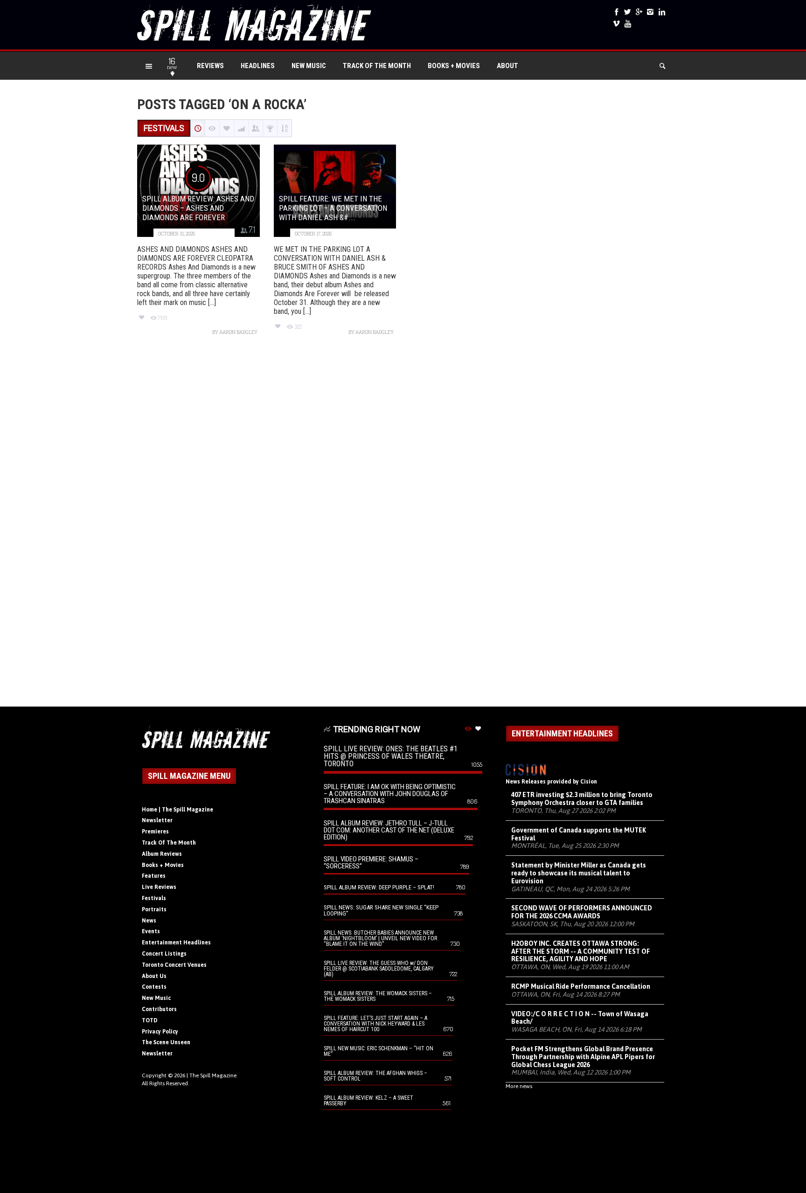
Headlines (258, 66)
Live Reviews (159, 887)
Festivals (154, 898)
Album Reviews (162, 854)
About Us (154, 976)
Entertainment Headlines (176, 942)
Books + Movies (454, 66)
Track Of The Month (377, 66)
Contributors (159, 1009)
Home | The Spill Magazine (177, 809)
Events (151, 931)
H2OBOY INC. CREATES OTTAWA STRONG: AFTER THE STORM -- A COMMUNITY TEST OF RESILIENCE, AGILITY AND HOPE (580, 951)
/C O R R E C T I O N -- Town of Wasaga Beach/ (579, 1018)
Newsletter (157, 820)
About (507, 66)
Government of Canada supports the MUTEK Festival (578, 834)
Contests (154, 987)
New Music (309, 66)
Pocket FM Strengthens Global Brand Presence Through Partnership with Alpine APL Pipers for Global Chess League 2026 (583, 1056)
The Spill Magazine (212, 1075)
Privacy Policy (160, 1031)
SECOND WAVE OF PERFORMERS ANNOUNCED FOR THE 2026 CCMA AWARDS (581, 912)
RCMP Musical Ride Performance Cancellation (580, 986)
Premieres (155, 831)
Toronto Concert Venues (174, 965)
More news (519, 1086)
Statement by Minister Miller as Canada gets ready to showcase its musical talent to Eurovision (578, 873)
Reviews (210, 66)
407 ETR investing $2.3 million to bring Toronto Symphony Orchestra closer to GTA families (582, 798)
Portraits (154, 909)
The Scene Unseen (166, 1042)
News (149, 920)
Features (154, 876)
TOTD (150, 1020)
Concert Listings (164, 953)
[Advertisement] (403, 525)
